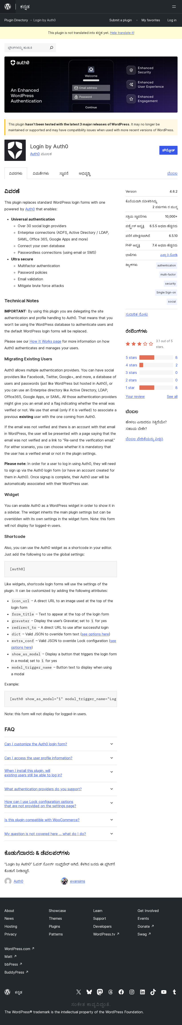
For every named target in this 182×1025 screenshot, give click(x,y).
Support (99, 918)
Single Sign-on (166, 292)
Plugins (54, 926)
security (170, 283)
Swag (144, 934)
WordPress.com (19, 949)
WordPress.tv (106, 934)
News (9, 918)
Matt (10, 956)
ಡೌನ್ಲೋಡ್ (168, 150)
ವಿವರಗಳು (15, 173)
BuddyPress (16, 972)
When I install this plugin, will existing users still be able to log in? (33, 773)
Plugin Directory (16, 20)
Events (143, 918)
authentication (166, 265)
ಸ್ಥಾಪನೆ (63, 173)
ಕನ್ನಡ (18, 992)
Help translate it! (122, 33)
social (172, 301)
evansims (77, 881)
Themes (55, 918)
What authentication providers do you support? (43, 789)
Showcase (57, 910)
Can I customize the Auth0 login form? (35, 744)
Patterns (56, 934)
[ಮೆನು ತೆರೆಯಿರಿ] (175, 6)
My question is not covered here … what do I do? (45, 834)
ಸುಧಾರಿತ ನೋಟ (137, 314)
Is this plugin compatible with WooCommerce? (41, 820)
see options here (95, 634)
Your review (135, 396)
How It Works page (45, 341)
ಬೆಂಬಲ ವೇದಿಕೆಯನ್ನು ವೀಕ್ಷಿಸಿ (144, 439)
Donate (146, 926)
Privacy (10, 934)
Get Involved (148, 910)
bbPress (13, 964)
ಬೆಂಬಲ (172, 173)
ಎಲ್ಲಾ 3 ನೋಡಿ (169, 255)
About (9, 910)
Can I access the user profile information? (38, 758)
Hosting (10, 926)
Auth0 (35, 154)
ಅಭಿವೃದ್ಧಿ (84, 173)
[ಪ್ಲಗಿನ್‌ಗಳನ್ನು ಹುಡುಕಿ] (51, 47)
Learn (97, 910)
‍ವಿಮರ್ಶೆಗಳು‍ (41, 173)
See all (172, 396)
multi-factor (168, 274)
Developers (102, 926)
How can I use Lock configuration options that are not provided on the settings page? (40, 804)
